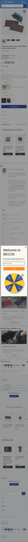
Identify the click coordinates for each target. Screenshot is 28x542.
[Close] (25, 247)
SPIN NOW (14, 268)
